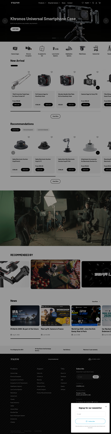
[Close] (106, 406)
